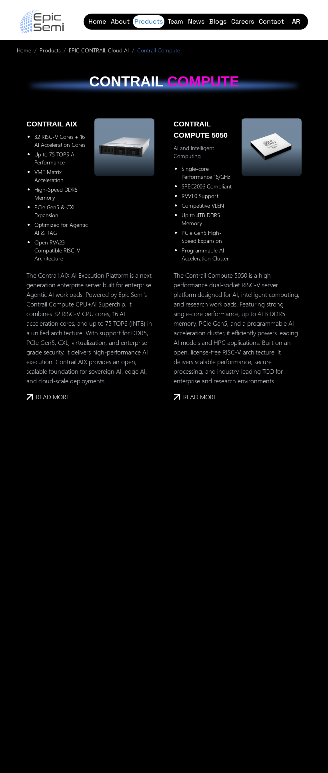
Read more (53, 397)
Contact (271, 21)
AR (296, 21)
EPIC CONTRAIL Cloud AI (99, 50)
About (120, 21)
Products (148, 21)
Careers (242, 21)
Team (175, 21)
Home (97, 21)
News (196, 21)
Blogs (217, 21)
